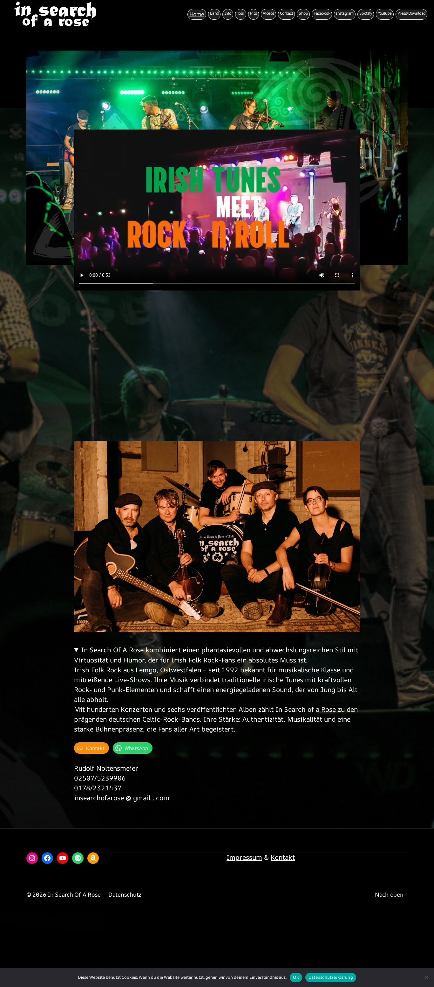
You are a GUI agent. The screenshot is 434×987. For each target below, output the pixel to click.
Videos (268, 13)
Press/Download (411, 13)
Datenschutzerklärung (331, 977)
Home (196, 14)
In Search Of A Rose (74, 894)
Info (227, 13)
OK (296, 977)
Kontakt (283, 857)
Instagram (345, 13)
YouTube (385, 13)
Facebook (322, 13)
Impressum (244, 857)
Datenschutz (124, 894)
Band (214, 13)
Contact (286, 13)
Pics (253, 13)
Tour (240, 13)
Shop (303, 13)
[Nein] (426, 977)
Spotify (365, 13)
